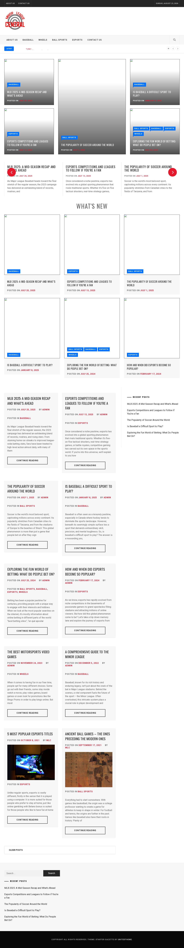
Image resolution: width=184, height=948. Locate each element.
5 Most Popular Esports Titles (30, 733)
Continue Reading (28, 460)
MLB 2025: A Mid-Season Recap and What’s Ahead (27, 93)
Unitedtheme (125, 940)
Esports (77, 40)
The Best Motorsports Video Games (28, 654)
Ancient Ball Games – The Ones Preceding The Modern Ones (87, 736)
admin (46, 409)
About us (10, 3)
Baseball (28, 40)
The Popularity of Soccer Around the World (54, 49)
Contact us (23, 3)
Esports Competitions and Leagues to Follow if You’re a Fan (27, 143)
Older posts (16, 850)
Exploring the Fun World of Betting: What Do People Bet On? (154, 143)
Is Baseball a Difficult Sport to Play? (152, 93)
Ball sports (59, 40)
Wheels (43, 40)
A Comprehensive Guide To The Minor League (87, 654)
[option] (33, 179)
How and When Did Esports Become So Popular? (149, 366)
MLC (48, 740)
